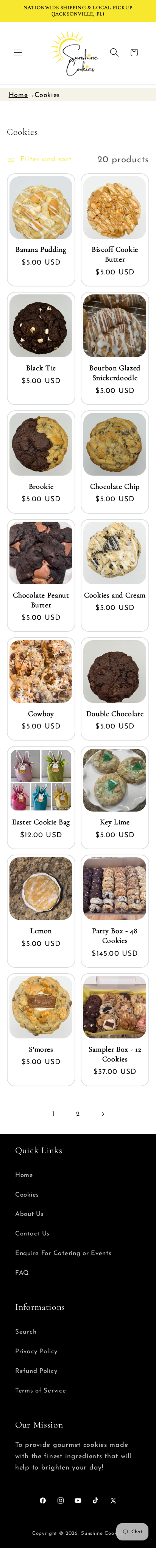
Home (18, 95)
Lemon (41, 930)
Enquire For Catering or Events (63, 1253)
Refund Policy (36, 1371)
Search (25, 1332)
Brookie (41, 486)
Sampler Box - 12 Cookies (115, 1054)
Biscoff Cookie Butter (115, 254)
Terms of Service (40, 1391)
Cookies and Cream (115, 595)
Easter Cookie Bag (41, 822)
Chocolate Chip (115, 486)
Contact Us (32, 1234)
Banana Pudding (41, 249)
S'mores (41, 1049)
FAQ (22, 1273)
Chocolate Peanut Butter (41, 600)
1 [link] (53, 1114)
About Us (29, 1214)
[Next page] (102, 1114)
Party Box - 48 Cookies (114, 935)
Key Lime (114, 822)
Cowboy (41, 713)
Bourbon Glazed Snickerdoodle (114, 373)
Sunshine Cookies (102, 1533)
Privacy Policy (36, 1351)
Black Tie (41, 368)
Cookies (47, 95)
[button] (18, 53)
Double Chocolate (115, 713)
